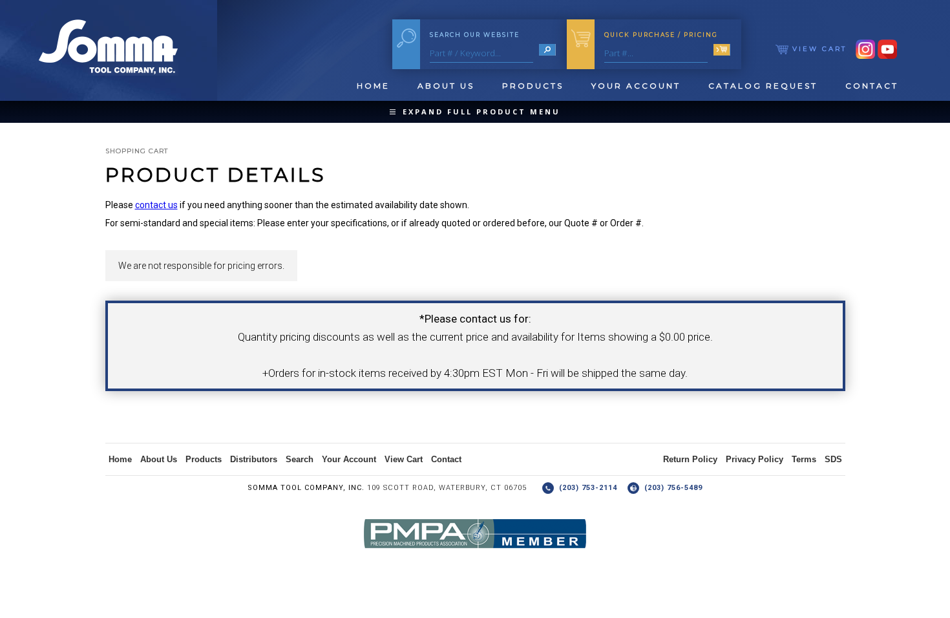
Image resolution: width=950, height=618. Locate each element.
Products (533, 86)
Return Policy (690, 459)
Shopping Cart (136, 151)
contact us (156, 205)
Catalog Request (763, 86)
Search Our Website (475, 34)
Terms (804, 459)
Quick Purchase (661, 34)
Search (299, 459)
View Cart (817, 49)
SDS (833, 459)
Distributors (253, 459)
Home (373, 86)
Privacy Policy (754, 459)
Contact (871, 86)
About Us (445, 86)
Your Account (636, 86)
